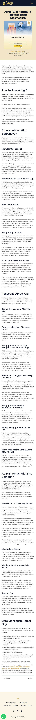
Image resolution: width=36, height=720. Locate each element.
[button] (11, 702)
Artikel (16, 705)
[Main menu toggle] (32, 3)
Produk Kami (10, 702)
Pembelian (7, 705)
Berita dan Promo (26, 705)
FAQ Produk (23, 702)
